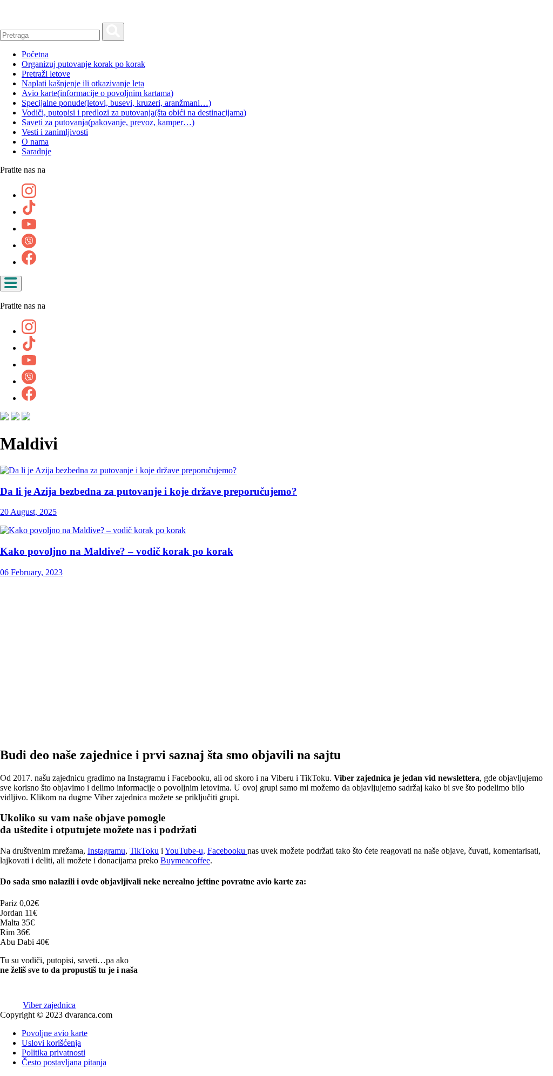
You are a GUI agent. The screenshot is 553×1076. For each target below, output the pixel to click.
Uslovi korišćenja (51, 1042)
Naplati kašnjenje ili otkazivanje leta (83, 83)
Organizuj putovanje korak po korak (83, 64)
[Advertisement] (276, 661)
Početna (35, 54)
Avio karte (97, 93)
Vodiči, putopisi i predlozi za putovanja (134, 112)
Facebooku (227, 850)
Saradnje (36, 151)
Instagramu (106, 850)
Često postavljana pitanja (64, 1062)
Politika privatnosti (53, 1052)
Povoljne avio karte (54, 1033)
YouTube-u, (185, 850)
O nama (35, 141)
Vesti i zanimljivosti (55, 132)
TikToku (144, 850)
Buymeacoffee (185, 860)
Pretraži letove (46, 73)
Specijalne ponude (116, 102)
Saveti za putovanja (108, 122)
